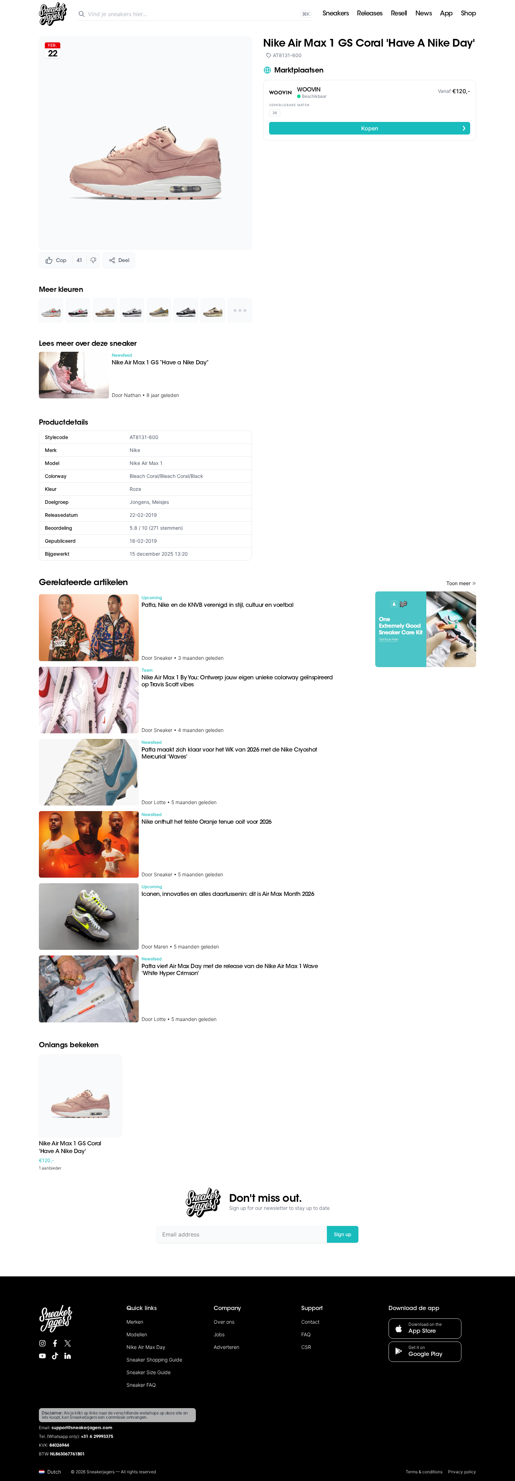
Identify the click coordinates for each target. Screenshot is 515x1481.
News (424, 14)
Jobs (219, 1334)
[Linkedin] (67, 1355)
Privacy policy (462, 1471)
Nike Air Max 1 (146, 463)
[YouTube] (42, 1355)
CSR (306, 1347)
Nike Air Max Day (145, 1347)
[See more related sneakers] (240, 310)
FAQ (306, 1334)
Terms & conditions (424, 1471)
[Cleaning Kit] (425, 629)
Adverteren (226, 1347)
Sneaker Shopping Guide (154, 1360)
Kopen (413, 128)
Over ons (224, 1322)
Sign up (342, 1234)
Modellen (136, 1334)
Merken (134, 1322)
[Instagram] (42, 1343)
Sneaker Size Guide (148, 1372)
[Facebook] (55, 1343)
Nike (135, 450)
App (446, 14)
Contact (310, 1322)
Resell (399, 14)
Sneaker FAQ (141, 1385)
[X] (67, 1343)
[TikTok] (55, 1355)
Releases (369, 14)
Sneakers (336, 14)
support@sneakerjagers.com (82, 1428)
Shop (468, 14)
